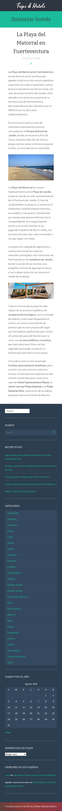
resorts (11, 638)
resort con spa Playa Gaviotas (25, 386)
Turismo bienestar (16, 656)
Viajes (10, 662)
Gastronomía (13, 572)
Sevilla (10, 644)
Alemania (11, 519)
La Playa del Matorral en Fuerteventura (31, 42)
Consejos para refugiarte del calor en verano (27, 476)
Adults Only (13, 513)
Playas (10, 626)
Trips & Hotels (31, 6)
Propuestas (13, 632)
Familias (11, 566)
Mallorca (11, 614)
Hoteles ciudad (14, 584)
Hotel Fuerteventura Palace (33, 382)
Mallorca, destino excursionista (20, 491)
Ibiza (9, 602)
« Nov (8, 732)
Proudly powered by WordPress (19, 806)
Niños (10, 620)
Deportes (12, 554)
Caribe (10, 542)
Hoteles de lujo (14, 590)
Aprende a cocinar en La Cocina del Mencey (34, 775)
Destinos (11, 560)
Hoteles (11, 578)
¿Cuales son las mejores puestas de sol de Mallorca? (31, 484)
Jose (7, 775)
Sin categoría (14, 650)
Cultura (10, 548)
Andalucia (12, 525)
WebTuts (53, 806)
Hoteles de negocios (17, 596)
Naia (38, 58)
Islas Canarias (14, 608)
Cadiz (10, 536)
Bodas (10, 530)
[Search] (52, 431)
